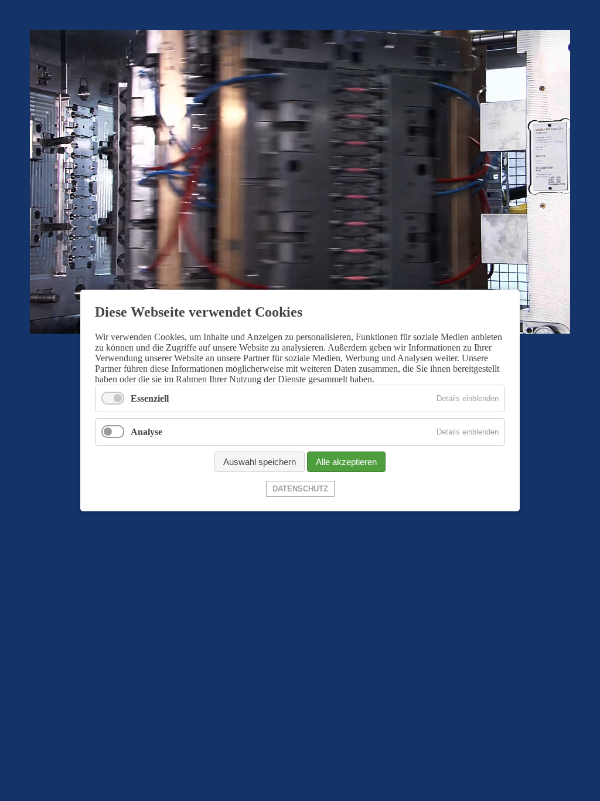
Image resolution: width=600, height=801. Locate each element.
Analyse (146, 432)
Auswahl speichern (259, 462)
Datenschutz (300, 488)
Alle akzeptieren (346, 462)
